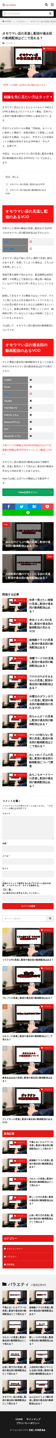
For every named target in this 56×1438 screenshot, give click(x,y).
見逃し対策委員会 (37, 1430)
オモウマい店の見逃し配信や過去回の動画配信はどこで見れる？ (14, 1400)
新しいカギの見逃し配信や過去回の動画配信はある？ (41, 1200)
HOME (8, 21)
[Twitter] (21, 506)
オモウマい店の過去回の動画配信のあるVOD (25, 192)
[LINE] (28, 513)
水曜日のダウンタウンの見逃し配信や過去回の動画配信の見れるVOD (41, 702)
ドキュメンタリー (15, 1248)
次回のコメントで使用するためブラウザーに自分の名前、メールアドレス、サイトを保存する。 (26, 884)
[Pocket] (47, 506)
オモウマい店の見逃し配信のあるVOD (25, 184)
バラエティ (21, 21)
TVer (6, 242)
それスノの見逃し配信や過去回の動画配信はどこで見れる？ (27, 1038)
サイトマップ (33, 1419)
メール (6, 856)
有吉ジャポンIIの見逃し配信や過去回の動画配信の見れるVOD (41, 625)
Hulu (6, 394)
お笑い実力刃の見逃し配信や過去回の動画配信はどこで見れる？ (41, 1218)
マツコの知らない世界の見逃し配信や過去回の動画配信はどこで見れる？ (41, 740)
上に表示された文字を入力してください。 (21, 893)
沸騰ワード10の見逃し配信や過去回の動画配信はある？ (41, 662)
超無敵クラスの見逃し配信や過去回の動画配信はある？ (41, 643)
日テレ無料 (9, 249)
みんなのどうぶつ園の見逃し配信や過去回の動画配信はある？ (41, 1400)
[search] (50, 13)
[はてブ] (34, 506)
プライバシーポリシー (28, 1423)
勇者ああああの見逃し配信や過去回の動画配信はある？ (27, 1079)
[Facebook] (8, 506)
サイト (5, 868)
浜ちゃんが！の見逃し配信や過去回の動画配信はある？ (41, 720)
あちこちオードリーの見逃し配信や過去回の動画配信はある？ (41, 780)
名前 (5, 843)
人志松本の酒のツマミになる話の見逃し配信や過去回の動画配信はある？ (41, 1370)
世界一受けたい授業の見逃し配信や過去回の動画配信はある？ (41, 605)
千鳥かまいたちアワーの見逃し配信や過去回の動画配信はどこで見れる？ (41, 1145)
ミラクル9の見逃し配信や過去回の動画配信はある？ (28, 959)
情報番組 (11, 1264)
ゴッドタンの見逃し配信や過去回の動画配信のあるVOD (27, 1121)
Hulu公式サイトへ (28, 492)
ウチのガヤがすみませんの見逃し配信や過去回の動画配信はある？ (41, 682)
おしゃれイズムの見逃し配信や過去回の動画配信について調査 (41, 760)
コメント (6, 813)
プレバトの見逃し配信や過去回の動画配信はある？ (27, 998)
